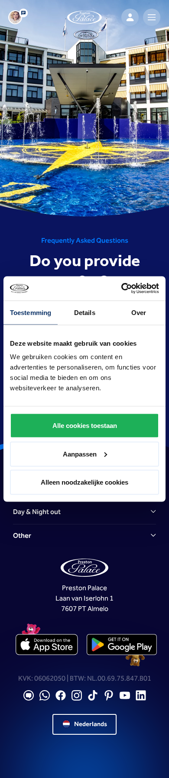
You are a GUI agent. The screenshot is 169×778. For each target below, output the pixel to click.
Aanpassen (80, 453)
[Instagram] (77, 695)
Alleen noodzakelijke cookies (84, 482)
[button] (84, 512)
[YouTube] (125, 695)
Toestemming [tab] (30, 312)
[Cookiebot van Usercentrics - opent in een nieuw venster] (121, 288)
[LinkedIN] (141, 695)
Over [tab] (138, 312)
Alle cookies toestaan (84, 425)
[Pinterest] (109, 695)
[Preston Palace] (84, 17)
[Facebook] (60, 695)
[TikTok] (93, 695)
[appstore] (47, 645)
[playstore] (122, 645)
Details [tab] (84, 312)
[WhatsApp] (44, 695)
